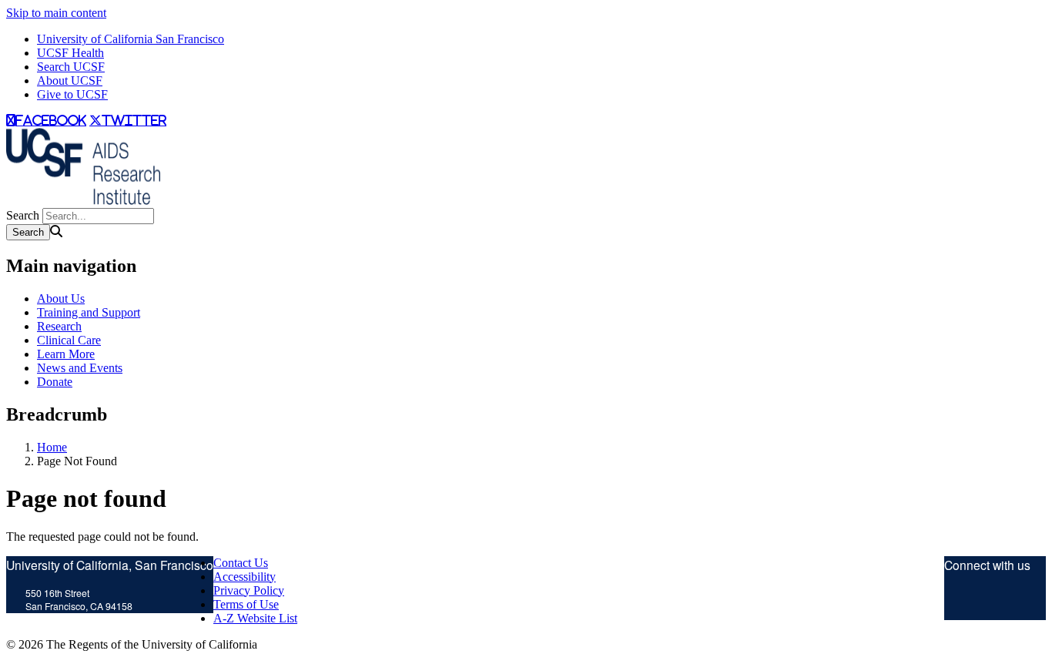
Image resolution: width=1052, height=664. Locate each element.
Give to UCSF (72, 94)
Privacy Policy (248, 590)
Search (22, 215)
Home (52, 447)
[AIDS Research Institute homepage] (83, 200)
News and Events (79, 367)
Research (59, 326)
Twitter (959, 601)
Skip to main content (56, 12)
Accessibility (244, 576)
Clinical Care (69, 340)
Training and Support (88, 312)
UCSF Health (70, 52)
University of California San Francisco (130, 38)
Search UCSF (71, 66)
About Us (61, 298)
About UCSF (69, 80)
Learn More (66, 354)
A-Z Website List (255, 618)
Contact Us (240, 562)
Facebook (1010, 601)
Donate (54, 381)
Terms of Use (246, 604)
